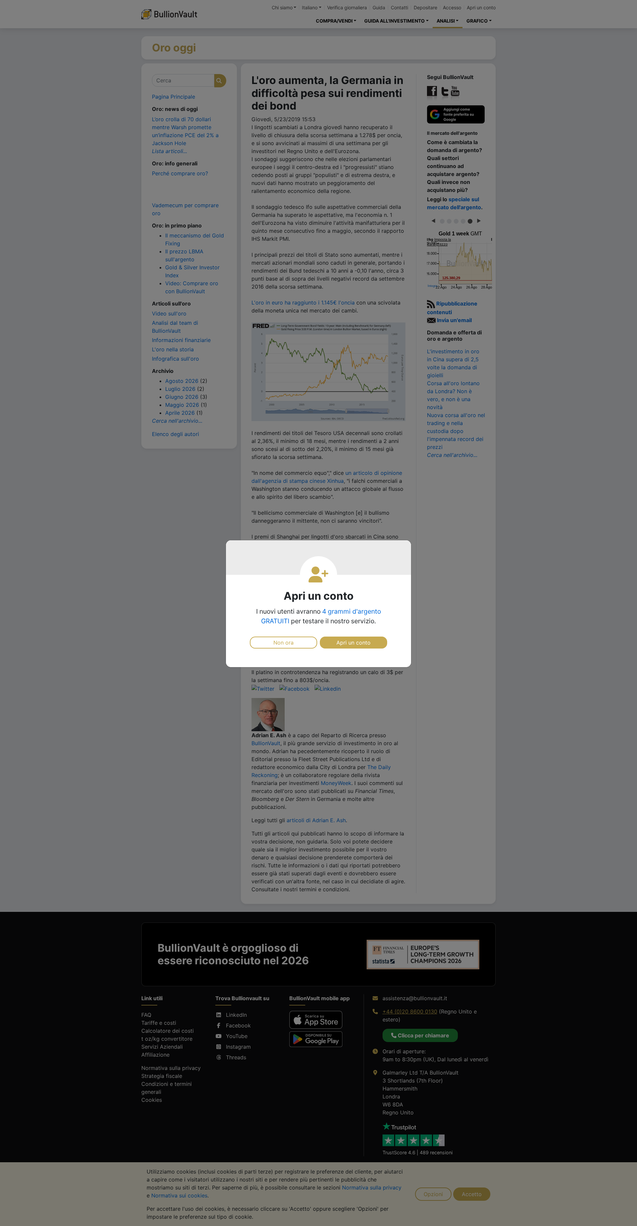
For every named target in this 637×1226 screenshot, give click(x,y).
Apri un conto (353, 642)
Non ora (283, 642)
